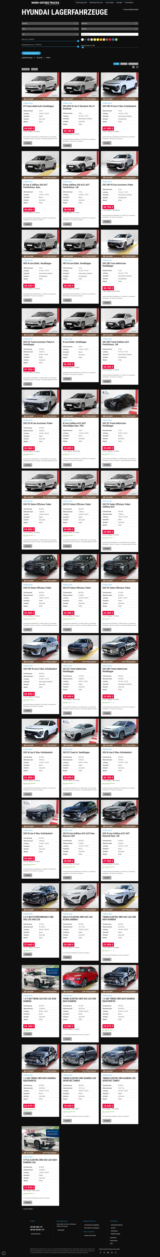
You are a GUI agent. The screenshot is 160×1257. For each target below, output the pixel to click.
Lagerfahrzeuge (27, 58)
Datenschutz (113, 1240)
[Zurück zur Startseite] (45, 3)
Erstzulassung (133, 64)
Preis (117, 64)
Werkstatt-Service (96, 2)
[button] (77, 23)
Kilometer (124, 64)
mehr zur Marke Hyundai (131, 9)
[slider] (78, 41)
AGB (111, 1243)
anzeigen (27, 143)
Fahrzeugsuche (81, 2)
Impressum (113, 1237)
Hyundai (39, 58)
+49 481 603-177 (36, 1227)
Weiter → (31, 1209)
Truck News (129, 2)
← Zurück (24, 1209)
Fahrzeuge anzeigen (31, 53)
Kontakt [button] (119, 2)
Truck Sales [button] (109, 2)
